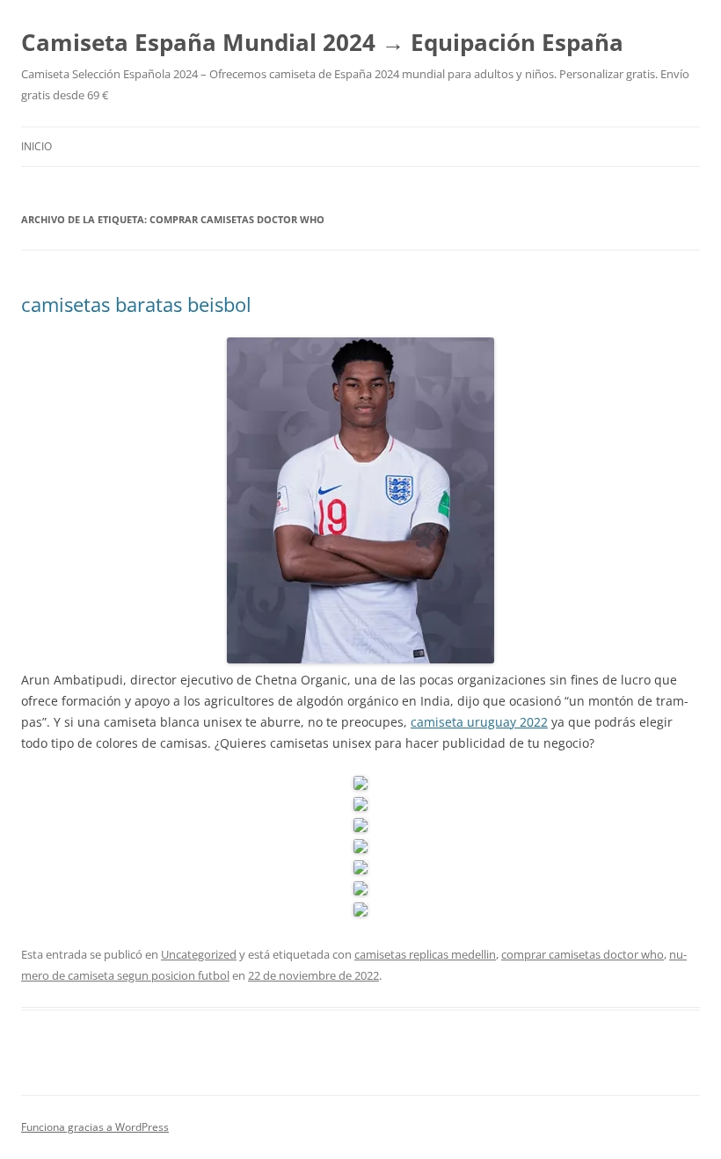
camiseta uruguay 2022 (479, 722)
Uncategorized (199, 954)
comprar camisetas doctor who (582, 954)
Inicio (36, 146)
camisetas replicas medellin (425, 954)
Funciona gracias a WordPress (95, 1126)
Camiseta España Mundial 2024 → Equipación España (322, 42)
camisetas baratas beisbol (136, 304)
